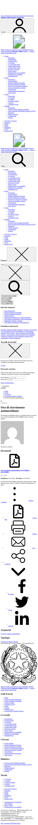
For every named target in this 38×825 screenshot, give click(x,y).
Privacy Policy (12, 71)
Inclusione (11, 113)
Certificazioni (12, 116)
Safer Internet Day (9, 311)
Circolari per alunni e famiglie (9, 641)
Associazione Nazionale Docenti (13, 711)
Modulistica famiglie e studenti (13, 321)
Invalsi (6, 706)
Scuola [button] (6, 56)
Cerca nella (7, 301)
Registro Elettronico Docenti (16, 83)
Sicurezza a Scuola (13, 69)
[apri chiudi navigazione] (1, 34)
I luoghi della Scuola (14, 66)
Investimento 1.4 (20, 331)
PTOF (6, 124)
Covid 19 (11, 103)
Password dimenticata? (7, 383)
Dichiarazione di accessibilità (16, 73)
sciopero (26, 330)
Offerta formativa (13, 114)
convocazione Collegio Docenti (15, 335)
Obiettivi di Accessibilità (15, 74)
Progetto (13, 331)
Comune (6, 708)
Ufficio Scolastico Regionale (12, 699)
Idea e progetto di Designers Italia (10, 823)
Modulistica (7, 127)
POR (8, 333)
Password (3, 379)
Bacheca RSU (8, 131)
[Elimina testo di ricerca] (15, 273)
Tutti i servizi (12, 93)
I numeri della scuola (14, 68)
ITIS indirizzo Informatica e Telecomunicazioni (18, 319)
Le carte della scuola (14, 64)
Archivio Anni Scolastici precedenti (18, 109)
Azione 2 (3, 335)
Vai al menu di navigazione (18, 16)
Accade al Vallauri (13, 101)
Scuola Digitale (12, 81)
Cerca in (6, 303)
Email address (5, 377)
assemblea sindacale (6, 330)
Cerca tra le (6, 298)
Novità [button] (6, 94)
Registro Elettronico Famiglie (16, 84)
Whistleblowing (12, 76)
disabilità (31, 333)
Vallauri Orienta (9, 316)
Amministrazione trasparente (16, 91)
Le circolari (11, 98)
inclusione (7, 331)
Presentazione (12, 59)
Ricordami (6, 386)
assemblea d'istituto (23, 336)
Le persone (11, 63)
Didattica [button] (7, 106)
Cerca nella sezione (8, 296)
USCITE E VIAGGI (10, 121)
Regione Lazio (8, 709)
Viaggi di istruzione (14, 338)
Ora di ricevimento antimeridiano (10, 634)
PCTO (6, 129)
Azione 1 (12, 333)
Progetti (10, 118)
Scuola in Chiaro (9, 703)
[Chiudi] (21, 254)
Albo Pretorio (12, 89)
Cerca (2, 264)
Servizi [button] (6, 78)
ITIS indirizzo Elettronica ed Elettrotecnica (16, 322)
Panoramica (11, 58)
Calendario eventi (13, 104)
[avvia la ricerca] (15, 287)
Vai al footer (29, 16)
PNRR (6, 126)
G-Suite (3, 365)
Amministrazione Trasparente (12, 802)
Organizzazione (12, 61)
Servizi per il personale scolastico (17, 86)
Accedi (3, 388)
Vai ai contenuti (5, 16)
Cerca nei (6, 300)
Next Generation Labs (22, 333)
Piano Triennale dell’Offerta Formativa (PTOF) (22, 111)
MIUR (6, 698)
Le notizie (11, 99)
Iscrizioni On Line (9, 704)
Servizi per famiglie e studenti (16, 88)
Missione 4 (20, 330)
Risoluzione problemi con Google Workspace (17, 317)
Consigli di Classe (12, 336)
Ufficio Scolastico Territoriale (13, 701)
